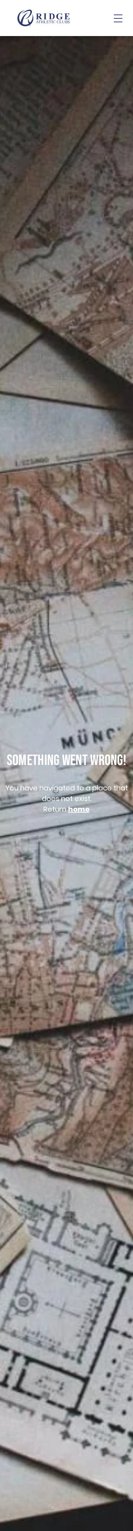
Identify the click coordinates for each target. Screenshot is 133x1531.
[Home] (43, 18)
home (79, 809)
